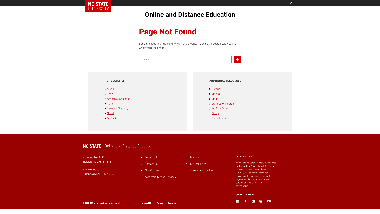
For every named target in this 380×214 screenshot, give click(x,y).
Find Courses (152, 170)
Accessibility (152, 157)
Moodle (111, 89)
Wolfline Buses (220, 108)
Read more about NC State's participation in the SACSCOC (253, 182)
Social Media (219, 118)
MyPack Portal (198, 163)
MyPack (112, 118)
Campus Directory (117, 108)
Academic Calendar (118, 98)
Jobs (110, 93)
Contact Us (151, 163)
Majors (216, 93)
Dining (215, 113)
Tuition (111, 103)
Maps (215, 98)
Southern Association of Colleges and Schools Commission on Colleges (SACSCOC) (256, 169)
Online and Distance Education (190, 14)
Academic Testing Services (160, 176)
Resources (172, 203)
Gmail (110, 113)
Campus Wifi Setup (223, 103)
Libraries (216, 89)
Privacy (194, 157)
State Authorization (201, 170)
